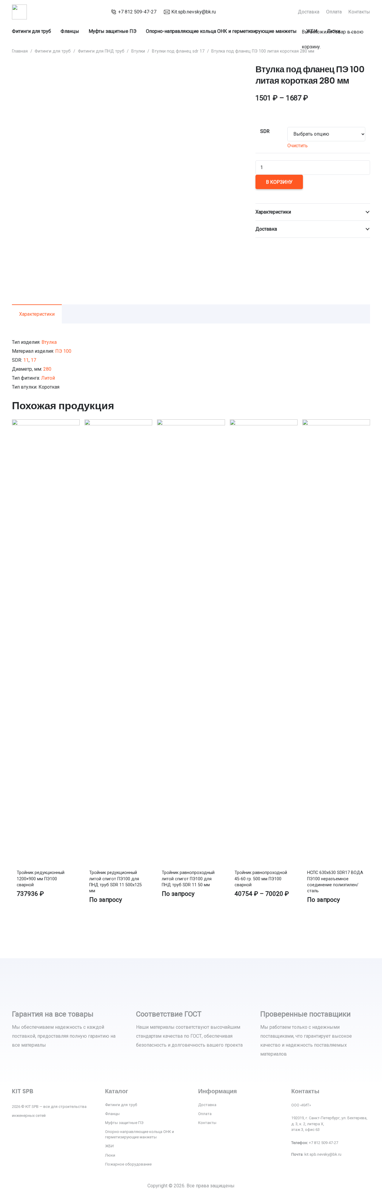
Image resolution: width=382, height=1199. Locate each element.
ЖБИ (109, 1146)
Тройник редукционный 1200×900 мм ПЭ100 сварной (40, 878)
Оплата (205, 1113)
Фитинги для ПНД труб (101, 51)
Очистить (297, 145)
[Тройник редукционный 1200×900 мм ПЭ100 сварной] (46, 424)
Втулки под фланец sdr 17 (178, 51)
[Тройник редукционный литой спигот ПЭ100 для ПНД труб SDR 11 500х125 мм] (118, 424)
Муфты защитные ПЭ (124, 1122)
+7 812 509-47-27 (137, 12)
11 (26, 360)
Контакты (207, 1122)
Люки (110, 1155)
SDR (264, 131)
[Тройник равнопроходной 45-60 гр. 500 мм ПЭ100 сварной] (264, 424)
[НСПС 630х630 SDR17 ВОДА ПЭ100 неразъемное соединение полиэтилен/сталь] (336, 424)
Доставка (207, 1105)
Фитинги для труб (53, 51)
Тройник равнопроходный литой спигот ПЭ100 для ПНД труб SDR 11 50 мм (188, 878)
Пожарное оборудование (128, 1164)
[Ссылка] (19, 11)
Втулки (138, 51)
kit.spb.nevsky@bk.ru (322, 1154)
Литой (48, 378)
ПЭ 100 (63, 351)
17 (33, 360)
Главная (20, 51)
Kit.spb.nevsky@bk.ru (193, 12)
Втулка (49, 342)
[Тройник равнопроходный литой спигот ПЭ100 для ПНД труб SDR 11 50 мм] (191, 424)
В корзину (279, 182)
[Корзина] (304, 16)
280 (47, 369)
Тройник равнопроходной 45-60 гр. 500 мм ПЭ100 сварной (261, 878)
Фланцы (112, 1113)
